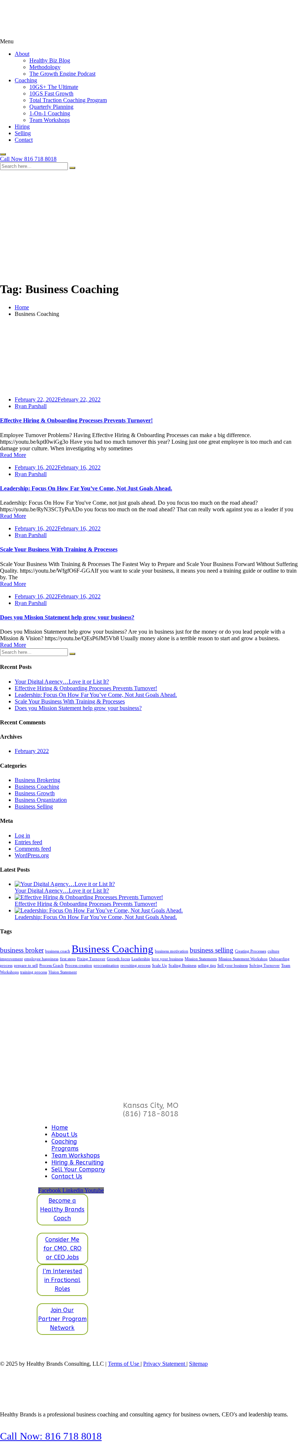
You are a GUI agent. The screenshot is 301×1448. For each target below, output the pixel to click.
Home (22, 307)
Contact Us (66, 1176)
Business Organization (41, 800)
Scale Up (159, 965)
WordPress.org (32, 855)
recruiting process (135, 965)
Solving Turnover (264, 965)
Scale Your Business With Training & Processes (58, 549)
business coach (57, 951)
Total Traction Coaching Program (68, 100)
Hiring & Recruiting (77, 1162)
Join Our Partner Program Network (62, 1319)
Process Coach (51, 965)
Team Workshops (49, 120)
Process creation (78, 965)
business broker (22, 950)
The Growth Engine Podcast (62, 74)
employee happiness (41, 959)
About (22, 54)
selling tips (207, 965)
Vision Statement (62, 972)
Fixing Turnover (91, 959)
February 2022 (32, 751)
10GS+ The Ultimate (53, 87)
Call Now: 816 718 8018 (51, 1436)
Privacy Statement (164, 1364)
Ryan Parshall (31, 406)
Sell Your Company (78, 1169)
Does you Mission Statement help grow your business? (67, 617)
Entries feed (28, 842)
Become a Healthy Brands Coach (62, 1209)
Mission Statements (201, 959)
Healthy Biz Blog (49, 60)
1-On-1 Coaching (49, 113)
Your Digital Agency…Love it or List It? (62, 681)
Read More (13, 455)
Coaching (26, 80)
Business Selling (34, 806)
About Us (64, 1134)
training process (33, 972)
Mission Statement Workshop (243, 959)
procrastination (106, 965)
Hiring (22, 126)
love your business (167, 959)
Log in (22, 835)
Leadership (140, 959)
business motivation (171, 951)
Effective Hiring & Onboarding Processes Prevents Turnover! (76, 420)
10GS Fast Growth (51, 93)
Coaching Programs (65, 1145)
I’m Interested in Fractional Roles (62, 1280)
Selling (23, 133)
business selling (211, 950)
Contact (24, 140)
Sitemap (198, 1364)
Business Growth (35, 793)
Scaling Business (182, 965)
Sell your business (232, 965)
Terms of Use (124, 1364)
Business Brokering (37, 780)
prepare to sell (26, 965)
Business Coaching (37, 787)
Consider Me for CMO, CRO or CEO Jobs (62, 1248)
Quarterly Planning (51, 107)
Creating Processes (250, 951)
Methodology (45, 67)
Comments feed (33, 849)
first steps (68, 959)
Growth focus (118, 959)
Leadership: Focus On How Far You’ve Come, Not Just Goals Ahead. (86, 488)
